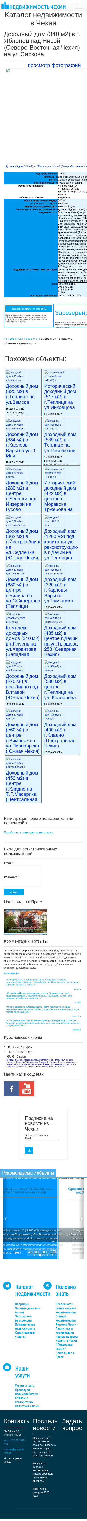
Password (11, 877)
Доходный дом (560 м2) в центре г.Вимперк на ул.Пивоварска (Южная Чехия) (23, 737)
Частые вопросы (67, 1337)
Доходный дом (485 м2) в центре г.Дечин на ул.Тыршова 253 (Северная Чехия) (61, 641)
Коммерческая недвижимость (25, 1326)
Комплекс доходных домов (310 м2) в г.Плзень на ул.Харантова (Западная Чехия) (23, 643)
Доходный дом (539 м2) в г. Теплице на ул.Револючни (60, 442)
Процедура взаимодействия (26, 1392)
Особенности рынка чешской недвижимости (66, 1308)
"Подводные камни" (64, 1347)
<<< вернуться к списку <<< (22, 338)
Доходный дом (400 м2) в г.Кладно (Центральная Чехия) (60, 734)
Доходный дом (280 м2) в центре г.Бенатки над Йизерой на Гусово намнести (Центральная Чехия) (22, 504)
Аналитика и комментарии (65, 1331)
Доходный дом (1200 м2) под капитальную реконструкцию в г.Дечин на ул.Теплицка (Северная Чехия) (61, 549)
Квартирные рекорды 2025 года (41, 1492)
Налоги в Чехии (66, 1341)
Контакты (17, 1420)
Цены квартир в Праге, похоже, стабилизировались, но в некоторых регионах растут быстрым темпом (44, 1446)
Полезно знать (66, 1290)
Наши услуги (22, 1372)
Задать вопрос (72, 1424)
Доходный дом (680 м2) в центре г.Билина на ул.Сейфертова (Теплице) (23, 592)
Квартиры (22, 1304)
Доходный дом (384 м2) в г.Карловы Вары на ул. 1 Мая (22, 444)
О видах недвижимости (66, 1318)
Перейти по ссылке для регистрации (28, 832)
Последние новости (49, 1424)
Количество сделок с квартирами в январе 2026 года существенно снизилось (43, 1471)
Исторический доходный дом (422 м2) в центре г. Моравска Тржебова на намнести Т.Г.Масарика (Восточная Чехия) (60, 506)
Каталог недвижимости (32, 1290)
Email (8, 863)
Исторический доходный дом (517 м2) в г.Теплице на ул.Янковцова (60, 396)
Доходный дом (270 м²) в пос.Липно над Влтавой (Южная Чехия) (23, 686)
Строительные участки (25, 1335)
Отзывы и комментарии (24, 1400)
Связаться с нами (27, 1406)
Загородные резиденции (23, 1318)
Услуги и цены (24, 1386)
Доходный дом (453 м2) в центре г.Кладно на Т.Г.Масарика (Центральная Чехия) (22, 788)
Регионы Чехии (66, 1324)
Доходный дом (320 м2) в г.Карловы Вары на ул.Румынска (60, 589)
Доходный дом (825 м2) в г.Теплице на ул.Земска (22, 393)
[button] (6, 1218)
